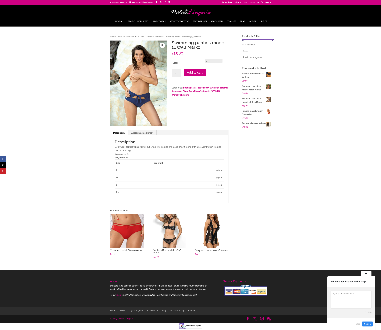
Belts (264, 21)
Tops (141, 37)
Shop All (119, 21)
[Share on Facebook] (3, 159)
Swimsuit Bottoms (154, 37)
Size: (175, 63)
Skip (358, 324)
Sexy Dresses (200, 21)
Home (113, 37)
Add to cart (195, 72)
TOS (245, 2)
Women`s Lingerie (180, 95)
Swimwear (177, 91)
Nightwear (159, 21)
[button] (162, 45)
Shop (122, 310)
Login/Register (225, 2)
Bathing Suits (189, 88)
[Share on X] (3, 165)
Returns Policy (177, 310)
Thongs (231, 21)
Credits (191, 310)
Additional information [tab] (142, 133)
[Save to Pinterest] (3, 171)
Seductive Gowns (179, 21)
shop (118, 295)
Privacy (238, 2)
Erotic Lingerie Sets (138, 21)
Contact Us (254, 2)
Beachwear (217, 21)
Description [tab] (119, 133)
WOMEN (215, 91)
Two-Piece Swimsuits (127, 37)
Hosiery (253, 21)
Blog (164, 310)
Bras (242, 21)
